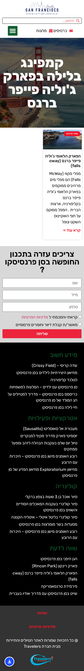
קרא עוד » (72, 230)
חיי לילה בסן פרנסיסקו (59, 407)
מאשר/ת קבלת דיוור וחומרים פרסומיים (47, 324)
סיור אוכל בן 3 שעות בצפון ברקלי (51, 496)
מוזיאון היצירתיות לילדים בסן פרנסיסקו (46, 372)
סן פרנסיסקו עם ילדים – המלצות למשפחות (43, 387)
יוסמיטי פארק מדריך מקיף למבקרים (48, 435)
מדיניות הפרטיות (35, 316)
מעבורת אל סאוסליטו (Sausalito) (50, 428)
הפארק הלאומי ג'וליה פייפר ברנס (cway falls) (63, 161)
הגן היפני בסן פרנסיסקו (59, 558)
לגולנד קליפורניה (63, 379)
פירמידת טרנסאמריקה (59, 586)
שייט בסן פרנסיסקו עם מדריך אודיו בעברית (43, 593)
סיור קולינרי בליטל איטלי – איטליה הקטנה (44, 517)
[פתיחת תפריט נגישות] (9, 662)
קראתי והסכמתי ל (50, 316)
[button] (13, 31)
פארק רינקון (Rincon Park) (54, 565)
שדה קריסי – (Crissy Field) (54, 365)
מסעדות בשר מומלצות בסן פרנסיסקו (48, 524)
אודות (42, 613)
